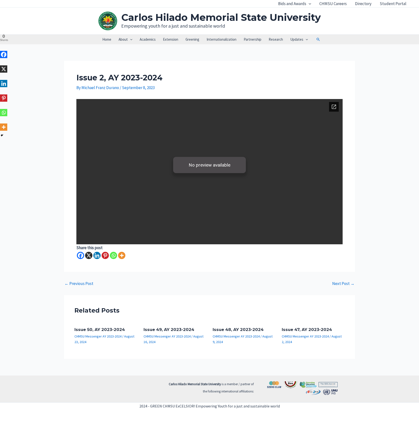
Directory (363, 3)
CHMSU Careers (333, 3)
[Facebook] (80, 255)
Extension (170, 39)
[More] (121, 255)
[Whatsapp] (113, 255)
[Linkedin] (97, 255)
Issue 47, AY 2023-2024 (307, 329)
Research (276, 39)
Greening (192, 39)
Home (106, 39)
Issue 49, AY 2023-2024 (169, 329)
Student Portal (393, 3)
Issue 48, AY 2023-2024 (238, 329)
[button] (308, 3)
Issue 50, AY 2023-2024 (99, 329)
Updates (296, 39)
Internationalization (221, 39)
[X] (88, 255)
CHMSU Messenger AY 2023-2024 (97, 336)
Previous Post (78, 284)
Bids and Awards (292, 3)
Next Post (343, 284)
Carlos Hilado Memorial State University (221, 17)
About (123, 39)
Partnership (252, 39)
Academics (148, 39)
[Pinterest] (105, 255)
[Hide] (2, 135)
